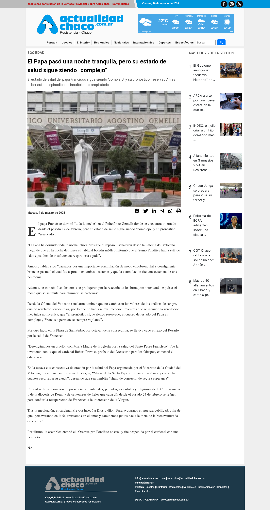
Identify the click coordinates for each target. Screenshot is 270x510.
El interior (83, 42)
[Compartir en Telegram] (162, 211)
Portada (53, 42)
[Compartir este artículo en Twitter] (145, 211)
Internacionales (143, 42)
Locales (67, 42)
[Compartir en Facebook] (137, 211)
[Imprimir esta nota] (178, 211)
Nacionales (121, 42)
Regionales (101, 42)
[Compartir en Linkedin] (154, 211)
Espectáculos (184, 42)
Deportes (165, 42)
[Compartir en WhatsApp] (170, 211)
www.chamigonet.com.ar (175, 499)
